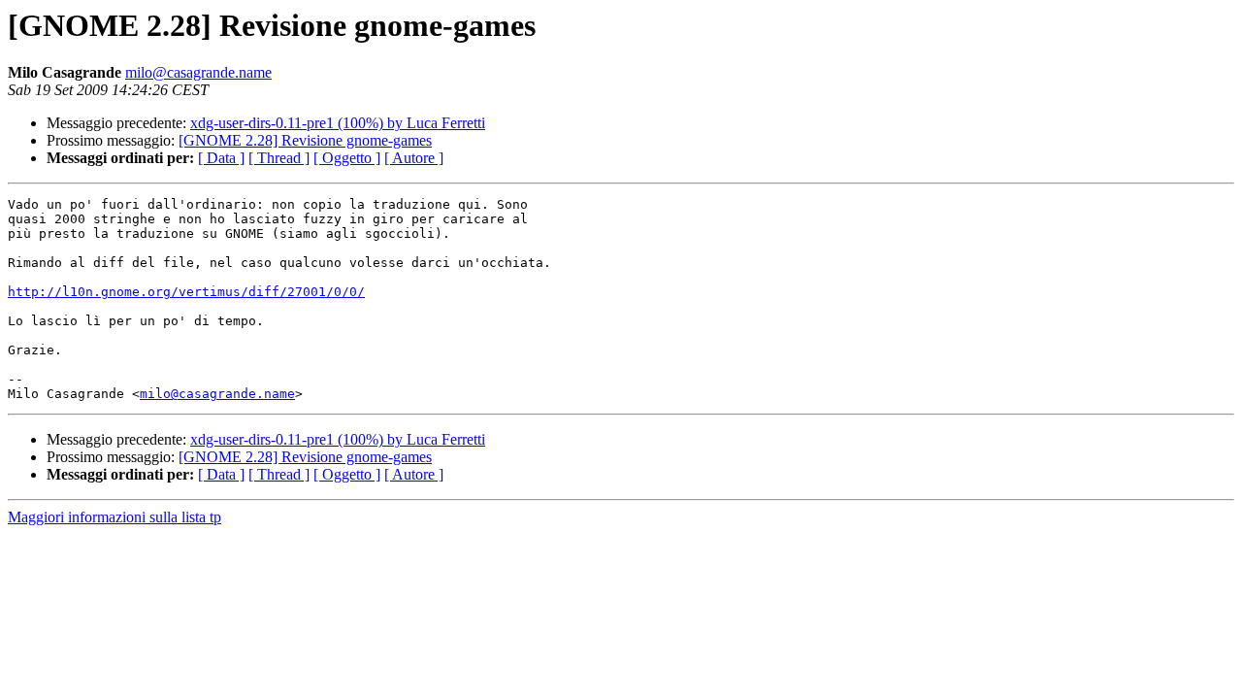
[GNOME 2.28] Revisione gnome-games (305, 140)
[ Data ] (221, 158)
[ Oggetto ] (346, 158)
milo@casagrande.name (198, 72)
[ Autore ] (413, 158)
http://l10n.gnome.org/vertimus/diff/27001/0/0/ (186, 291)
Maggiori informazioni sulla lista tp (114, 517)
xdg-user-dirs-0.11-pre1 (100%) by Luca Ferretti (337, 123)
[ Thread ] (279, 158)
